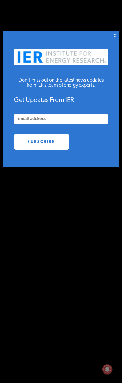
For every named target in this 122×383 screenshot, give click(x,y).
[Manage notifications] (107, 369)
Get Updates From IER (44, 100)
